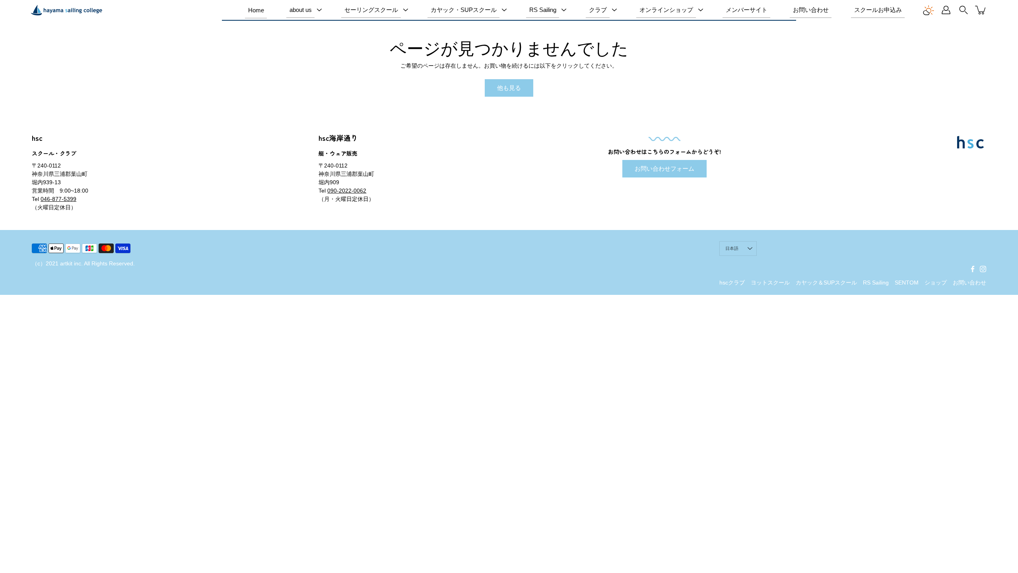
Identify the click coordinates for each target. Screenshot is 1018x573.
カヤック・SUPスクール (464, 9)
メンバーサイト (746, 9)
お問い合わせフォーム (664, 168)
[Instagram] (983, 269)
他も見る (509, 87)
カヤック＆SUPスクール (826, 282)
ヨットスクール (770, 282)
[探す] (963, 10)
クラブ (598, 9)
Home (256, 10)
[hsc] (66, 10)
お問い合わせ (811, 9)
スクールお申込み (878, 9)
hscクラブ (732, 282)
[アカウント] (946, 10)
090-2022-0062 (346, 190)
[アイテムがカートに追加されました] (981, 10)
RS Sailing (542, 9)
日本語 (732, 248)
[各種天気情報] (928, 10)
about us (300, 9)
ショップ (936, 282)
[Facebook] (972, 269)
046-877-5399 (58, 199)
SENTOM (907, 282)
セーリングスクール (371, 9)
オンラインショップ (666, 9)
